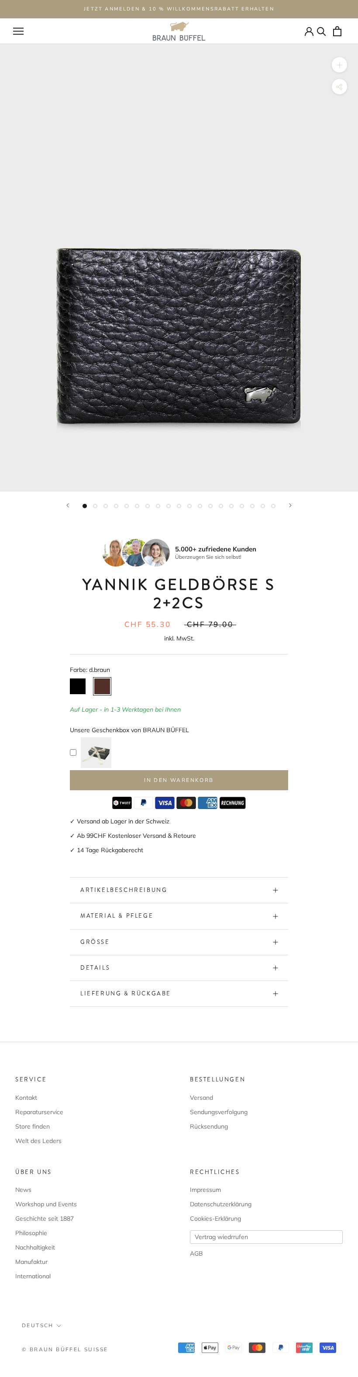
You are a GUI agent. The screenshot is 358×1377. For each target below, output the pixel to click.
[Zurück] (67, 505)
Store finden (32, 1126)
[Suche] (321, 31)
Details (95, 968)
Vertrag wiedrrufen (221, 1237)
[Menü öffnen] (18, 31)
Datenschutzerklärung (220, 1204)
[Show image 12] (200, 506)
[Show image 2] (95, 506)
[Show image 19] (273, 506)
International (33, 1276)
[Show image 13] (210, 506)
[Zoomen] (339, 64)
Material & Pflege (116, 916)
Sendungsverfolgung (219, 1112)
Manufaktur (31, 1262)
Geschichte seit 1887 (44, 1218)
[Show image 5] (126, 506)
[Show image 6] (137, 506)
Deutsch (38, 1325)
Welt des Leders (38, 1141)
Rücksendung (209, 1126)
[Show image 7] (147, 506)
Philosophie (31, 1233)
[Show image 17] (252, 506)
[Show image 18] (263, 506)
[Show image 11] (189, 506)
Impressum (205, 1190)
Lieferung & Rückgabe (125, 993)
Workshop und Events (46, 1204)
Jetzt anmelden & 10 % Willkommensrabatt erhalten (179, 9)
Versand (201, 1098)
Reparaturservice (39, 1112)
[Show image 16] (242, 506)
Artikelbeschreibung (123, 890)
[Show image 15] (231, 506)
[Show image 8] (158, 506)
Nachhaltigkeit (35, 1247)
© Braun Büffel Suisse (65, 1349)
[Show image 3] (105, 506)
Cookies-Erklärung (215, 1218)
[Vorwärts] (290, 505)
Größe (95, 942)
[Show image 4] (116, 506)
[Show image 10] (179, 506)
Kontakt (26, 1098)
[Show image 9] (168, 506)
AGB (196, 1253)
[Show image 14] (221, 506)
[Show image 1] (85, 506)
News (23, 1190)
